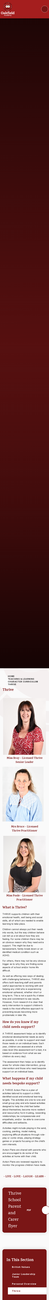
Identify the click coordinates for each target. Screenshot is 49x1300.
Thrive (12, 684)
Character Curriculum (23, 681)
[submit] (44, 9)
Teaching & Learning (21, 679)
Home (11, 676)
